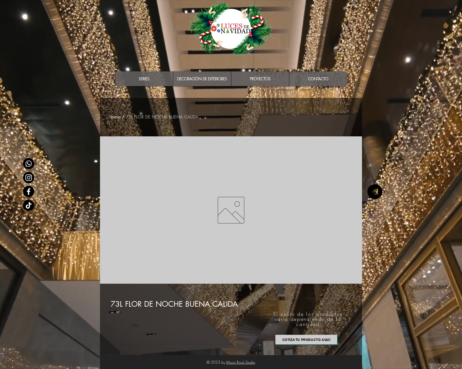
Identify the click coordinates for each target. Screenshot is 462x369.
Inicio (116, 117)
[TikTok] (28, 205)
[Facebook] (28, 191)
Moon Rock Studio (240, 362)
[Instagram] (28, 177)
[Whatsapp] (28, 163)
